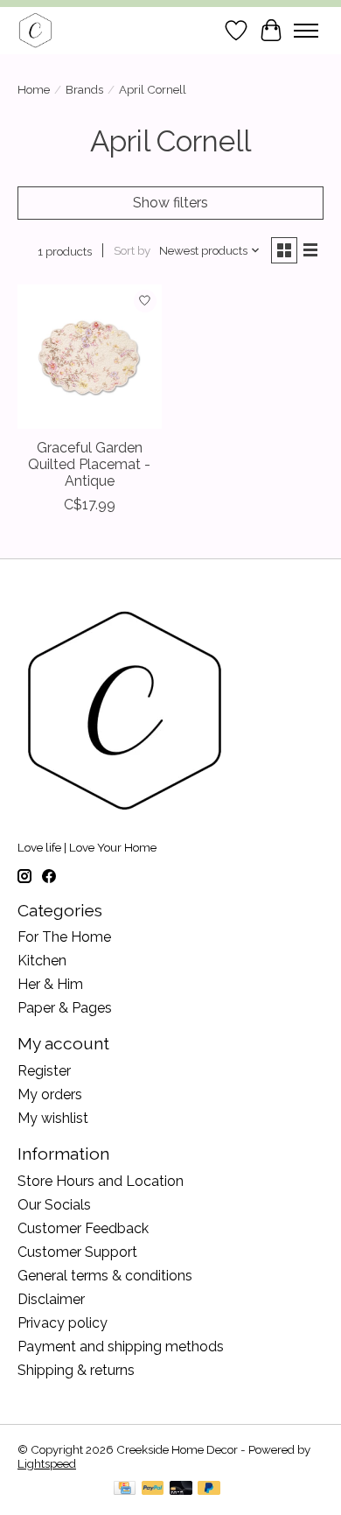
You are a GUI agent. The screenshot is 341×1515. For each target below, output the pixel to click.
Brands (84, 89)
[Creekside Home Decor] (35, 30)
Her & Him (50, 984)
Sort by (132, 250)
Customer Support (77, 1252)
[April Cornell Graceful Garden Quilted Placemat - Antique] (89, 356)
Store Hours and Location (100, 1181)
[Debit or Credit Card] (181, 1489)
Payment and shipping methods (120, 1346)
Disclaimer (51, 1299)
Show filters (170, 202)
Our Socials (54, 1204)
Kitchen (41, 960)
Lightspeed (46, 1463)
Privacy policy (62, 1323)
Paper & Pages (64, 1007)
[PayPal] (153, 1489)
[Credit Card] (125, 1489)
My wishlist (52, 1118)
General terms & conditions (104, 1275)
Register (44, 1071)
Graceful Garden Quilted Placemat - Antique (89, 464)
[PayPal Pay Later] (209, 1489)
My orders (49, 1094)
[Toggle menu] (306, 30)
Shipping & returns (76, 1370)
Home (33, 89)
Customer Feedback (83, 1228)
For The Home (64, 937)
